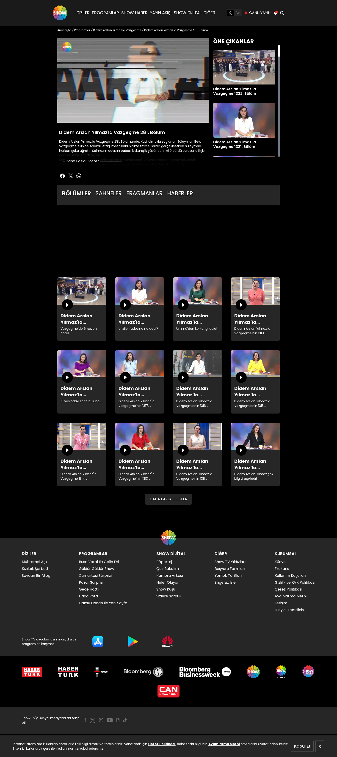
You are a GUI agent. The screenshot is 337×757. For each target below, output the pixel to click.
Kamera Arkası (169, 575)
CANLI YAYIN (260, 12)
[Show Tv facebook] (62, 176)
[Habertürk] (32, 672)
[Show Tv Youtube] (110, 720)
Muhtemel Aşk (34, 561)
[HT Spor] (101, 672)
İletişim (281, 603)
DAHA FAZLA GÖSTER (168, 499)
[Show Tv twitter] (70, 176)
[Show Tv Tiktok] (125, 720)
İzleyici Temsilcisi (289, 610)
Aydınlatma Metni (224, 744)
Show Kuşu (165, 589)
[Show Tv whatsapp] (79, 176)
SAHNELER (109, 193)
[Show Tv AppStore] (98, 641)
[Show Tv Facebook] (85, 720)
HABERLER (180, 193)
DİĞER (209, 13)
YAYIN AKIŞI (160, 13)
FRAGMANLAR (144, 193)
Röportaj (164, 561)
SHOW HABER (134, 13)
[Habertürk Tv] (68, 672)
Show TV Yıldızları (230, 561)
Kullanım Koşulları (290, 575)
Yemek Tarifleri (228, 575)
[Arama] (282, 13)
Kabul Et (302, 746)
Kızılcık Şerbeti (35, 568)
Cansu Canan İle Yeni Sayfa (103, 603)
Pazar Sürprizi (91, 582)
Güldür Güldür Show (96, 568)
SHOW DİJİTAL (187, 13)
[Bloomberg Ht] (143, 672)
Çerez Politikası (161, 744)
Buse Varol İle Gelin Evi (99, 561)
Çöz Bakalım (167, 568)
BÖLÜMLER (76, 193)
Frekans (282, 568)
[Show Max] (308, 671)
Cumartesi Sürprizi (95, 575)
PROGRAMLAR (105, 13)
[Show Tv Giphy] (117, 720)
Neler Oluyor (167, 582)
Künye (280, 561)
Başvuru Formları (230, 568)
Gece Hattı (89, 589)
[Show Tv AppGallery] (167, 641)
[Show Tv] (60, 12)
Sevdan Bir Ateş (36, 575)
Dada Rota (88, 596)
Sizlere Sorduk (168, 596)
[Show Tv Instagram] (101, 720)
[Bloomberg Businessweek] (205, 672)
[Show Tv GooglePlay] (132, 641)
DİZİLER (83, 13)
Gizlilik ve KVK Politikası (295, 582)
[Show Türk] (281, 671)
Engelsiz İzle (225, 582)
